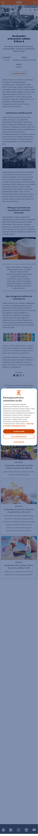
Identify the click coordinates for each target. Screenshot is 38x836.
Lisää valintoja (19, 442)
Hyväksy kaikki (19, 431)
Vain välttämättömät (19, 436)
